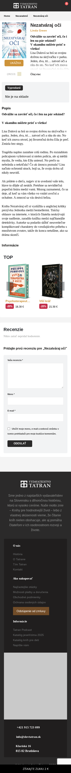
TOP (8, 257)
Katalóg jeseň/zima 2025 (28, 634)
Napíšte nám (21, 645)
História (17, 554)
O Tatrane (19, 559)
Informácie (10, 245)
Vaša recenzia (15, 360)
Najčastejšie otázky (25, 587)
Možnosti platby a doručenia (30, 592)
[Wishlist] (55, 5)
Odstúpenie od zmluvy (31, 611)
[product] (19, 281)
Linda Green (38, 30)
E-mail (11, 411)
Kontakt (17, 569)
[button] (9, 5)
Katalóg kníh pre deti (26, 640)
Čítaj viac (35, 74)
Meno (11, 394)
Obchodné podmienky (26, 597)
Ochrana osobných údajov (29, 602)
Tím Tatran (20, 564)
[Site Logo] (25, 5)
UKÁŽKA (15, 63)
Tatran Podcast (22, 629)
